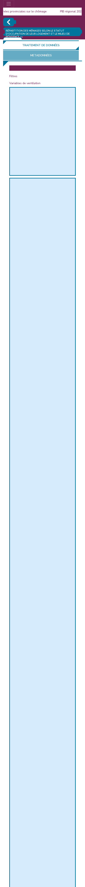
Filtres (13, 76)
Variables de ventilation (24, 83)
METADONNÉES (41, 55)
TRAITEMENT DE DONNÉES (41, 45)
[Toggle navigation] (8, 3)
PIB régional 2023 (68, 11)
